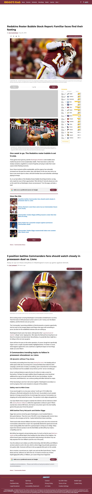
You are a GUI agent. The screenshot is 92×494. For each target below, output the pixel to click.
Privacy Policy (49, 483)
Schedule (34, 2)
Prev (14, 87)
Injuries (52, 2)
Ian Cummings (13, 33)
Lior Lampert (13, 265)
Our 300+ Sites (63, 480)
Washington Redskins (37, 159)
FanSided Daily (14, 483)
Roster (47, 2)
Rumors (28, 2)
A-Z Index (47, 486)
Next (53, 87)
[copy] (19, 36)
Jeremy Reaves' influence (19, 403)
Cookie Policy (78, 483)
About (12, 480)
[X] (83, 2)
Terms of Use (62, 483)
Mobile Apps (77, 480)
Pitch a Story (29, 483)
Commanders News (20, 244)
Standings (41, 2)
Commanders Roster (20, 470)
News (23, 2)
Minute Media (10, 489)
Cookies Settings (63, 486)
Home (11, 244)
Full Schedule (65, 141)
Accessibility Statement (32, 486)
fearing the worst (39, 362)
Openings (28, 480)
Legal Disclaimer (15, 486)
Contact (47, 480)
